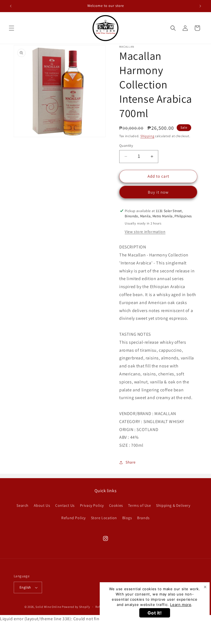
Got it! (155, 613)
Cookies (116, 505)
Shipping (147, 136)
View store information (145, 231)
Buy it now (158, 192)
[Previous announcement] (11, 6)
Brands (143, 517)
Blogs (127, 517)
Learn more (180, 604)
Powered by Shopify (76, 607)
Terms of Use (139, 505)
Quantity (126, 145)
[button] (11, 28)
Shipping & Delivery (173, 505)
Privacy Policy (92, 505)
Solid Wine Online (48, 607)
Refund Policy (73, 517)
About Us (42, 505)
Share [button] (131, 462)
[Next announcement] (200, 6)
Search (22, 505)
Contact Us (65, 505)
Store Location (104, 517)
